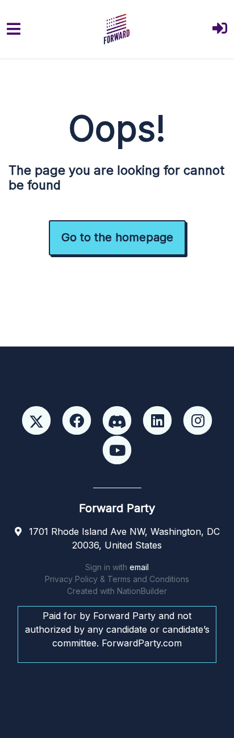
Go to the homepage (117, 237)
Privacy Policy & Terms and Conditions (117, 579)
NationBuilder (142, 591)
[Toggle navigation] (13, 29)
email (139, 567)
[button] (220, 29)
